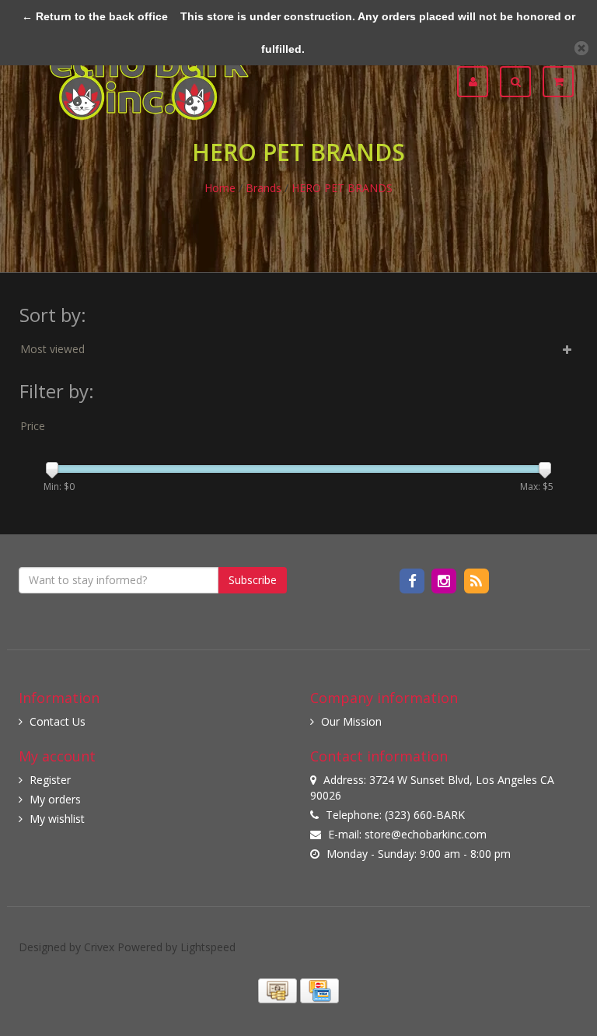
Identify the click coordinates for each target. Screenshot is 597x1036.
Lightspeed (208, 947)
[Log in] (478, 81)
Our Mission (351, 721)
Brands (263, 187)
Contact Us (58, 721)
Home (220, 187)
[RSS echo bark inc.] (476, 579)
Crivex (99, 947)
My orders (55, 799)
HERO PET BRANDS (342, 187)
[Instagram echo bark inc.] (446, 579)
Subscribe (253, 579)
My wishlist (57, 818)
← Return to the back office (95, 16)
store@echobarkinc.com (426, 834)
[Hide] (581, 48)
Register (50, 779)
